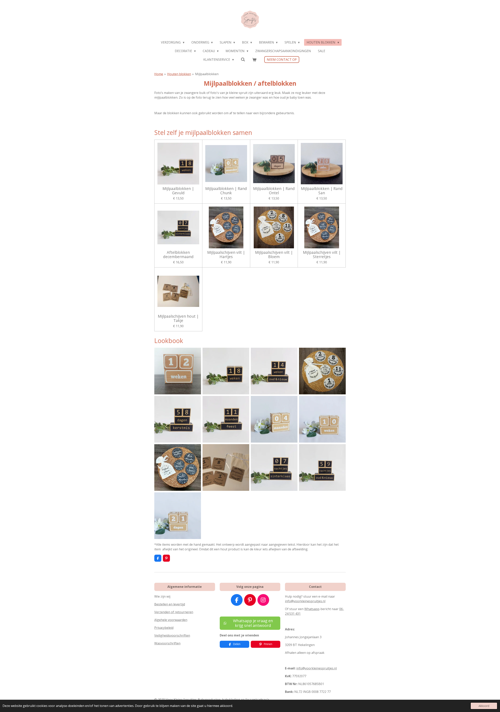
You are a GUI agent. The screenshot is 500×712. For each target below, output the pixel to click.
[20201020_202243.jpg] (322, 467)
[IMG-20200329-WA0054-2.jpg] (226, 467)
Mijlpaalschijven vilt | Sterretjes (322, 254)
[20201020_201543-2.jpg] (226, 419)
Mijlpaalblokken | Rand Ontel (274, 190)
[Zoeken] (243, 59)
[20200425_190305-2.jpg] (274, 419)
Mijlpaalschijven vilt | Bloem (274, 254)
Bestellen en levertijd (169, 604)
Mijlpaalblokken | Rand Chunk (226, 190)
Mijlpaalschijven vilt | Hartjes (226, 254)
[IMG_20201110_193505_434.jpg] (178, 419)
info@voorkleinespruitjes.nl (305, 601)
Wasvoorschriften (167, 643)
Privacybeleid (163, 628)
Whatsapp (311, 609)
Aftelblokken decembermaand (178, 254)
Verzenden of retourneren (173, 612)
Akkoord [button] (484, 706)
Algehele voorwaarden (170, 620)
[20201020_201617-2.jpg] (274, 371)
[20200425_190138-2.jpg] (322, 419)
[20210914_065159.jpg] (178, 371)
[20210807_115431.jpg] (178, 467)
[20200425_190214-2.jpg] (178, 516)
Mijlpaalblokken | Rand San (322, 190)
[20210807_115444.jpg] (322, 371)
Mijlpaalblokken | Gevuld (178, 190)
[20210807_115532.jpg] (226, 371)
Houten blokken (179, 74)
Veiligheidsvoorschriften (172, 635)
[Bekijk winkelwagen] (254, 59)
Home (158, 74)
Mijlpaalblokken (207, 74)
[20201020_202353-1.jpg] (274, 467)
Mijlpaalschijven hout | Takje (178, 318)
